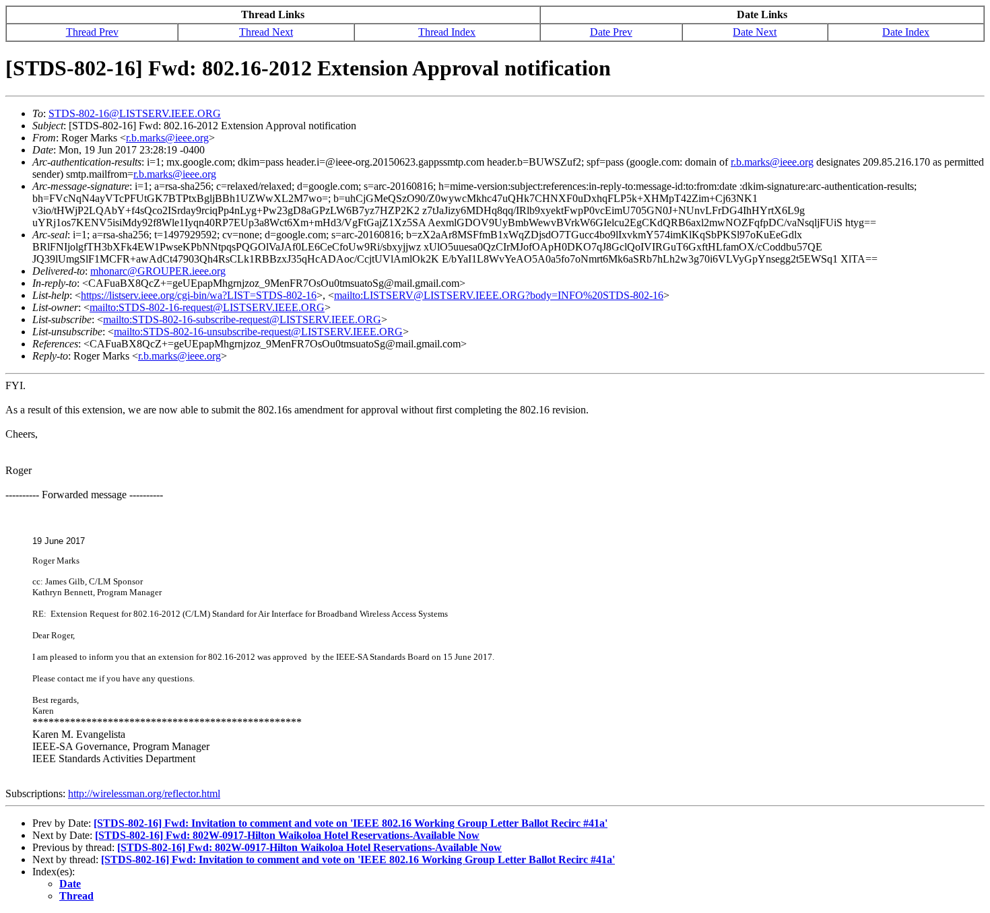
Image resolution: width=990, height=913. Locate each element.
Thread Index (446, 32)
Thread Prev (92, 32)
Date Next (755, 32)
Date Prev (611, 32)
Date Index (905, 32)
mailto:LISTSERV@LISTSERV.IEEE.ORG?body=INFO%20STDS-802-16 (498, 295)
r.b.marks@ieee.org (167, 137)
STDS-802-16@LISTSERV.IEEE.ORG (134, 113)
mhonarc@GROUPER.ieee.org (158, 271)
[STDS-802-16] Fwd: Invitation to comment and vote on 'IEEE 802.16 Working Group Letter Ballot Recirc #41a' (350, 823)
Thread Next (266, 32)
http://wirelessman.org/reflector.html (144, 793)
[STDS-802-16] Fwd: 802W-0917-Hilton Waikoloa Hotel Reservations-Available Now (287, 835)
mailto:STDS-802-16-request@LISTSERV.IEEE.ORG (207, 307)
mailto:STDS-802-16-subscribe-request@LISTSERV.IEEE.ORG (242, 319)
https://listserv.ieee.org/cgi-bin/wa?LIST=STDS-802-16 (199, 295)
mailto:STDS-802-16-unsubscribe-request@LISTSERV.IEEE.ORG (258, 331)
